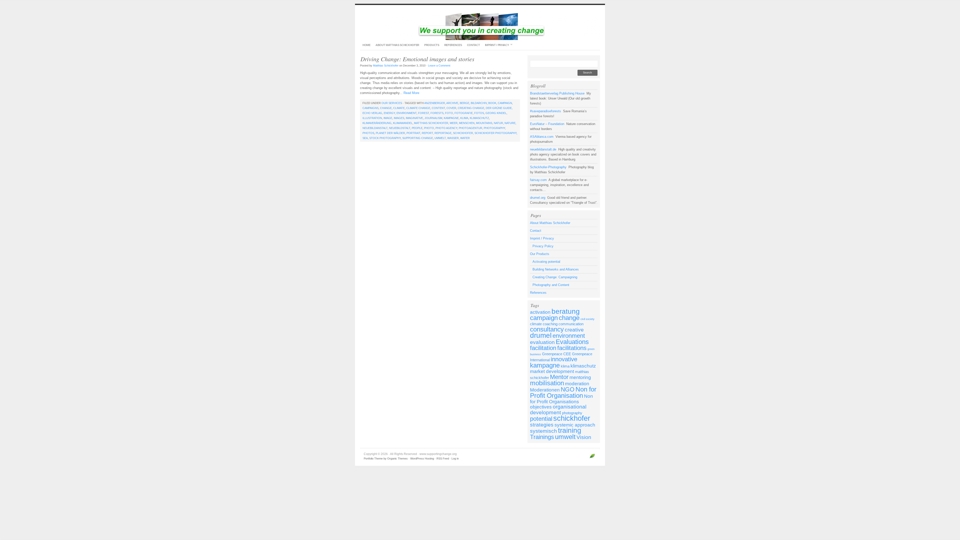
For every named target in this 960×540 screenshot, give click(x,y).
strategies (542, 425)
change (386, 108)
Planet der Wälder (390, 133)
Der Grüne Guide (499, 108)
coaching (550, 324)
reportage (443, 133)
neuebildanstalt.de (543, 149)
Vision (583, 437)
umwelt (440, 138)
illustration (372, 118)
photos (368, 133)
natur (498, 123)
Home (366, 45)
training (569, 430)
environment (406, 113)
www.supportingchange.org (480, 25)
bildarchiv (479, 103)
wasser (453, 138)
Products (431, 45)
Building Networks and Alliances (555, 269)
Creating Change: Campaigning (554, 277)
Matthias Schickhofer (385, 65)
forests (437, 113)
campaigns (370, 108)
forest (423, 113)
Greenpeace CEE (556, 354)
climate (399, 108)
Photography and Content (550, 285)
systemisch (543, 431)
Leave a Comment (439, 65)
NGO (567, 389)
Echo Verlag (372, 113)
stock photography (385, 138)
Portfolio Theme (373, 458)
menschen (466, 123)
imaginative (414, 118)
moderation (577, 383)
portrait (413, 133)
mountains (484, 123)
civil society (587, 319)
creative (574, 330)
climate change (418, 108)
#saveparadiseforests (545, 111)
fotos (479, 113)
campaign (505, 103)
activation (540, 312)
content (438, 108)
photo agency (446, 128)
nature (510, 123)
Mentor (559, 377)
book (492, 103)
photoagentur (470, 128)
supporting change (417, 138)
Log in (455, 458)
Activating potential (546, 262)
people (417, 128)
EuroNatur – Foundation (547, 124)
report (427, 133)
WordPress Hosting (422, 458)
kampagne (451, 118)
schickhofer (463, 133)
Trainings (542, 437)
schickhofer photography (495, 133)
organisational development (558, 410)
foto (449, 113)
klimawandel (402, 123)
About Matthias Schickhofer (397, 45)
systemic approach (574, 425)
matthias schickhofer (431, 123)
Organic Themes (397, 458)
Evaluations (572, 341)
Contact (473, 45)
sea (365, 138)
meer (454, 123)
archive (452, 103)
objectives (541, 407)
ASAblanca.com (542, 136)
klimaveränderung (377, 123)
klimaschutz (479, 118)
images (399, 118)
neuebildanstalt (375, 128)
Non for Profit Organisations (561, 399)
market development (552, 371)
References (453, 45)
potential (541, 418)
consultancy (547, 329)
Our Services (392, 103)
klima (464, 118)
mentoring (580, 377)
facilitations (571, 347)
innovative (564, 359)
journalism (433, 118)
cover (451, 108)
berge (464, 103)
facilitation (543, 347)
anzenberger (434, 103)
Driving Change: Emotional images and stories (417, 59)
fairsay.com (538, 180)
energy (389, 113)
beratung (566, 311)
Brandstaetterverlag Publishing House (557, 93)
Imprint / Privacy (495, 44)
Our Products (539, 254)
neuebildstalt (399, 128)
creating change (471, 108)
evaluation (542, 342)
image (388, 118)
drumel (541, 335)
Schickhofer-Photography (548, 167)
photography (494, 128)
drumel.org (537, 198)
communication (571, 324)
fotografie (463, 113)
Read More (411, 93)
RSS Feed (442, 458)
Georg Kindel (496, 113)
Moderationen (545, 389)
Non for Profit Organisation (563, 392)
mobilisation (547, 383)
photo (429, 128)
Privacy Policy (543, 246)
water (465, 138)
